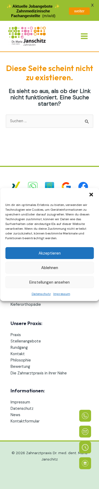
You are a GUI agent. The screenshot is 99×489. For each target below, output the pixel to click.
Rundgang (19, 347)
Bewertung (20, 366)
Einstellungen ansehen (49, 282)
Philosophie (21, 360)
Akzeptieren (50, 253)
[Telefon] (85, 416)
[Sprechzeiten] (85, 447)
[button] (91, 194)
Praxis (16, 334)
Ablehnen (49, 267)
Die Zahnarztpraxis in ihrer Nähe (39, 373)
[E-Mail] (85, 432)
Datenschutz (41, 294)
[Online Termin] (85, 463)
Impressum (61, 294)
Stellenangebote (26, 341)
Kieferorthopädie (26, 304)
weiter (79, 11)
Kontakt (18, 353)
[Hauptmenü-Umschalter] (84, 36)
